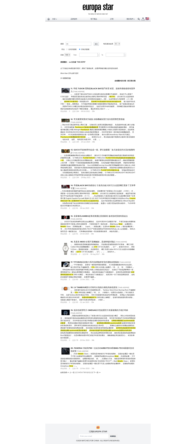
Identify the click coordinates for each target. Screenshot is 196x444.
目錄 (62, 55)
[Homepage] (49, 19)
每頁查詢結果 (108, 44)
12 (92, 372)
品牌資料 (74, 19)
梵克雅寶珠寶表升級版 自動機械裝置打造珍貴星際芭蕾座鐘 (99, 119)
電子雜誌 (93, 19)
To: (103, 55)
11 (90, 372)
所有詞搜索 (85, 49)
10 (88, 372)
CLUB (143, 20)
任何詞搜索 (72, 49)
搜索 (62, 44)
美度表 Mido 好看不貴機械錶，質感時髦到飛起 (94, 241)
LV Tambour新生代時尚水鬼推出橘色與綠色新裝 (95, 287)
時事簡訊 (113, 436)
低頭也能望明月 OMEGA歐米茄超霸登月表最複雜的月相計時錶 (101, 310)
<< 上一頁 (71, 372)
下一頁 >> (97, 372)
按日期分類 (131, 81)
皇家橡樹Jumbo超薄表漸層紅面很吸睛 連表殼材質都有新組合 (101, 216)
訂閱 (111, 19)
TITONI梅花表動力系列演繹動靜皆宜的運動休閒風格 (96, 262)
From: (75, 55)
